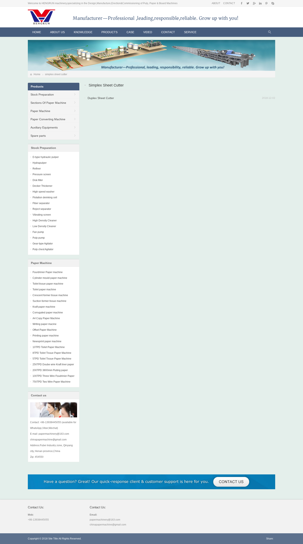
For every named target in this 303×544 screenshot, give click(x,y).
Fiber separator (41, 203)
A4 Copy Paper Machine (46, 318)
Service (190, 32)
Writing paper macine (44, 324)
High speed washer (43, 191)
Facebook (241, 3)
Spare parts (38, 135)
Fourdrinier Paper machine (48, 272)
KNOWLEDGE (83, 32)
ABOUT (216, 3)
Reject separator (42, 209)
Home (36, 32)
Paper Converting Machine (48, 119)
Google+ (254, 3)
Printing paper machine (46, 335)
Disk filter (38, 180)
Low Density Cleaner (44, 226)
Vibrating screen (42, 214)
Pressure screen (42, 174)
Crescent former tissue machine (50, 295)
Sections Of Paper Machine (48, 102)
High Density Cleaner (45, 220)
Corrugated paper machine (48, 312)
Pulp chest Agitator (43, 249)
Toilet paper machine (44, 289)
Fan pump (38, 232)
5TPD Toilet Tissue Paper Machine (52, 358)
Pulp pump (39, 237)
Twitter (247, 3)
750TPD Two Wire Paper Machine (51, 381)
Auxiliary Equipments (44, 127)
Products (109, 32)
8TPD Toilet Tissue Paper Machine (52, 352)
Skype (272, 3)
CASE (130, 32)
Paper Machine (40, 111)
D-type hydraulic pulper (46, 157)
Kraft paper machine (44, 306)
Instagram (260, 3)
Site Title (53, 538)
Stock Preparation (42, 94)
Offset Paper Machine (45, 329)
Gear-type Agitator (43, 243)
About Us (57, 32)
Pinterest (266, 3)
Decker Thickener (42, 185)
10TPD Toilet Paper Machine (49, 347)
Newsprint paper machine (47, 341)
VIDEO (147, 32)
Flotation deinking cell (45, 197)
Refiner (37, 168)
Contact (168, 32)
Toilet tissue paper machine (48, 283)
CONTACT (229, 3)
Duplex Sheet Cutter (101, 98)
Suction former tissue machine (49, 301)
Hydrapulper (40, 162)
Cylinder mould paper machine (50, 278)
